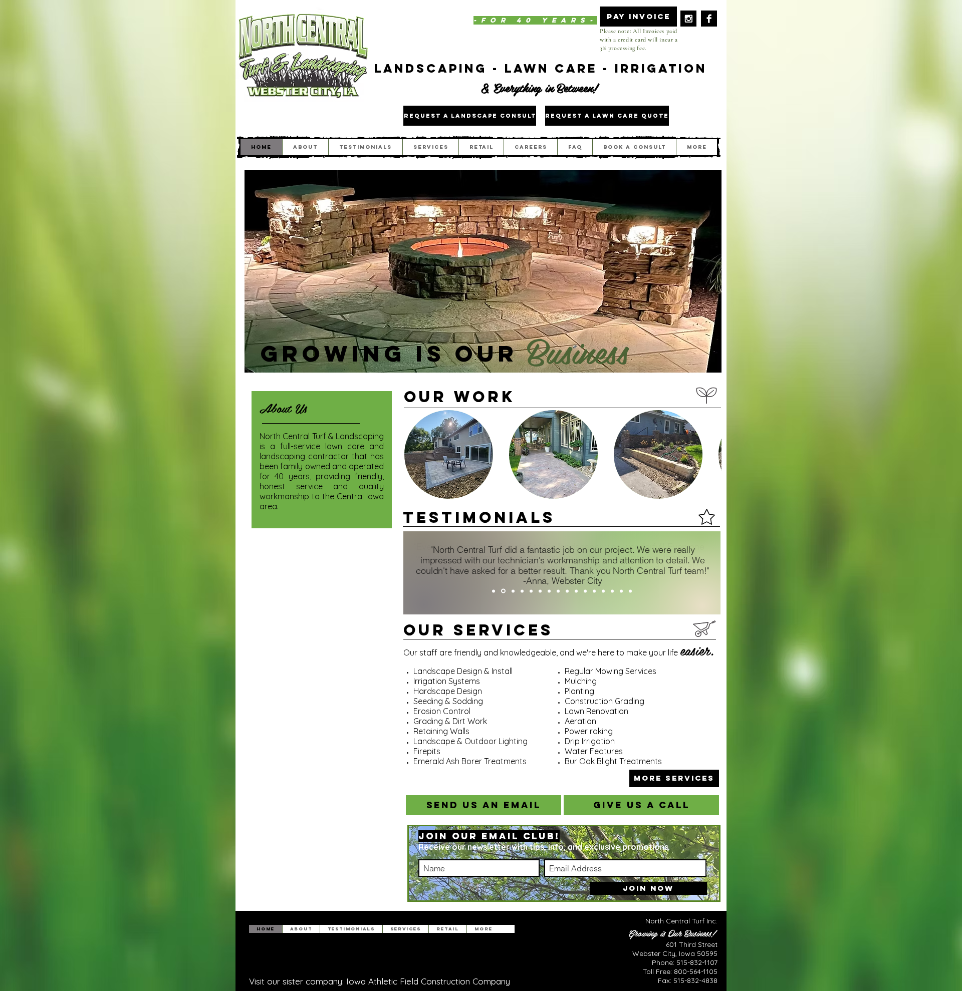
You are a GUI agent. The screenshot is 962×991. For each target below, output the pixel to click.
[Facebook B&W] (709, 19)
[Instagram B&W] (688, 19)
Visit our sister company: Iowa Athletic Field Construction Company (379, 981)
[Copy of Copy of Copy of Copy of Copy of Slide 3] (576, 590)
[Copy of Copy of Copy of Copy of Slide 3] (558, 590)
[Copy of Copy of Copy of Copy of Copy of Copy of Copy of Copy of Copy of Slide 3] (612, 590)
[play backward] (416, 454)
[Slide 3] (513, 590)
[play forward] (709, 454)
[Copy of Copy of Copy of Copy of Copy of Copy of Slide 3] (585, 590)
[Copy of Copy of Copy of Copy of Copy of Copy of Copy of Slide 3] (594, 590)
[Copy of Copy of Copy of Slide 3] (549, 590)
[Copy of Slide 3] (522, 590)
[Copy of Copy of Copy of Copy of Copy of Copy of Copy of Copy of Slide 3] (603, 590)
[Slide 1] (493, 590)
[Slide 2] (503, 591)
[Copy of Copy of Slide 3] (540, 590)
